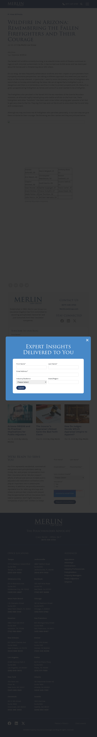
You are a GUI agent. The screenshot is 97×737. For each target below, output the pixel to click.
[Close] (87, 340)
